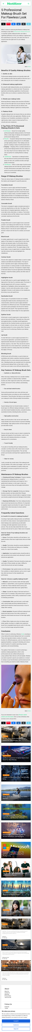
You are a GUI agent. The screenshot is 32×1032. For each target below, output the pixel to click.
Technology (6, 775)
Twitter (6, 1008)
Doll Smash (7, 131)
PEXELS (29, 66)
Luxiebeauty (7, 156)
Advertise (7, 994)
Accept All (16, 1021)
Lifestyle (5, 736)
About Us (7, 991)
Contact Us (7, 992)
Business (5, 890)
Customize (16, 1025)
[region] (16, 1020)
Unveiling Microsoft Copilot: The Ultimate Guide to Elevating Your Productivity (13, 854)
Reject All (16, 1028)
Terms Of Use (8, 997)
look (23, 634)
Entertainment (6, 755)
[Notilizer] (14, 5)
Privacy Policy (8, 995)
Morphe (6, 138)
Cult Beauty (7, 164)
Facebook (7, 1006)
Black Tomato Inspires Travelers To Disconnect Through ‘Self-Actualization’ (14, 947)
